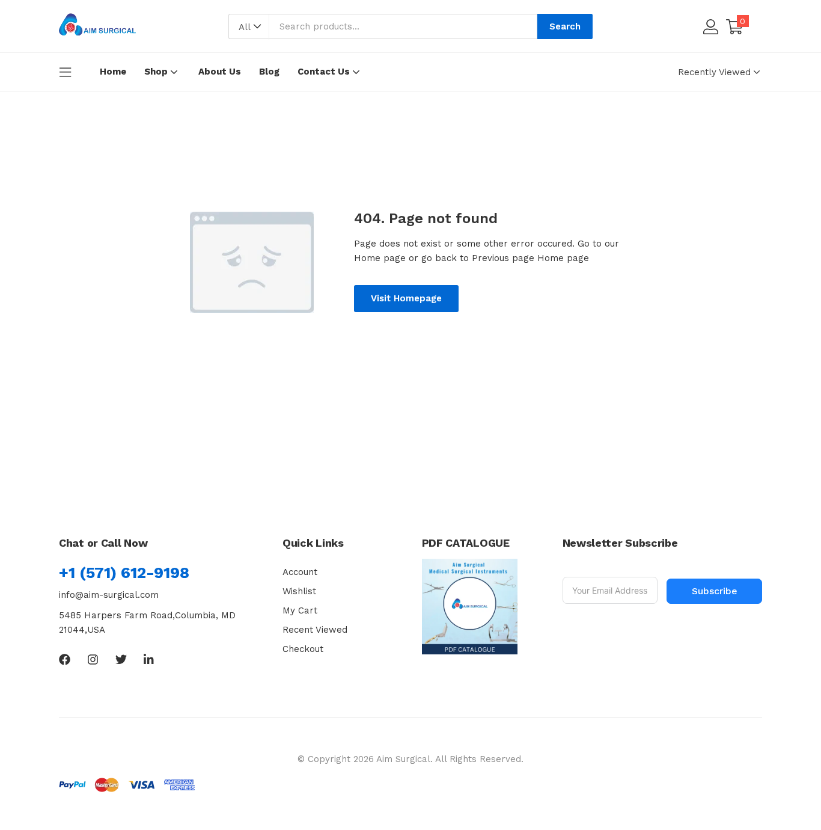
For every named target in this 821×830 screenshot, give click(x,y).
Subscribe (714, 591)
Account (299, 572)
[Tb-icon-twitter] (121, 659)
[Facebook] (64, 659)
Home (113, 71)
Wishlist (299, 591)
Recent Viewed (314, 629)
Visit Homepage (406, 298)
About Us (219, 71)
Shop (157, 71)
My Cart (299, 610)
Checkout (302, 649)
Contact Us (325, 71)
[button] (249, 27)
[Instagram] (93, 659)
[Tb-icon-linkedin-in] (149, 659)
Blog (269, 71)
